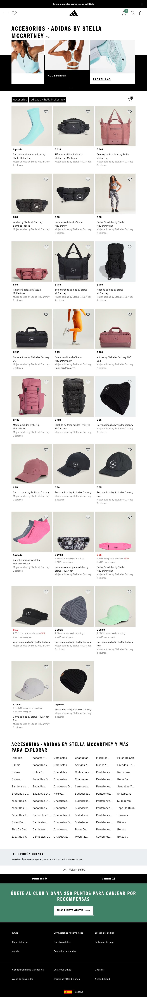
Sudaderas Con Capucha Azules (83, 794)
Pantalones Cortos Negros (105, 794)
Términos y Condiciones (67, 979)
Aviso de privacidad (23, 979)
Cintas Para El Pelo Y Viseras (84, 773)
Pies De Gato (19, 829)
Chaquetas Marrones (60, 837)
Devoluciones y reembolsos (68, 933)
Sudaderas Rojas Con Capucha (81, 808)
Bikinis (15, 765)
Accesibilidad (102, 979)
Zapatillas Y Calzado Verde (41, 808)
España (79, 992)
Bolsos (15, 772)
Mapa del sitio (19, 942)
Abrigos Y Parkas (81, 765)
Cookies (99, 970)
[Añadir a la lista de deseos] (46, 112)
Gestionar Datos (62, 970)
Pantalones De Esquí (105, 816)
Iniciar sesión (39, 879)
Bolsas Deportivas (18, 780)
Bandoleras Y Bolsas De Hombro (19, 787)
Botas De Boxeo (17, 823)
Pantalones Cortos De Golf (105, 787)
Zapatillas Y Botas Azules (19, 801)
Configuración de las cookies (28, 970)
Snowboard (124, 793)
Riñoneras (123, 772)
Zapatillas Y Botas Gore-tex (19, 837)
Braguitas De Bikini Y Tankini (19, 794)
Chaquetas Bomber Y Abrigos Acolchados (61, 780)
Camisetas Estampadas (40, 823)
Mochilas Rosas (101, 758)
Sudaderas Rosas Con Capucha (81, 816)
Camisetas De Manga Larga (41, 837)
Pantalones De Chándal (105, 808)
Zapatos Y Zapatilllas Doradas (39, 758)
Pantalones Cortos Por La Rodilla (104, 801)
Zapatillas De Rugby (41, 780)
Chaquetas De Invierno (62, 787)
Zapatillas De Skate (41, 794)
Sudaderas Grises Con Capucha (82, 801)
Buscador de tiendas (65, 951)
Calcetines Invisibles (102, 837)
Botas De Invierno (80, 830)
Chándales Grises (60, 773)
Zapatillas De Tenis (41, 801)
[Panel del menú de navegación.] (5, 13)
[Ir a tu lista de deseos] (14, 13)
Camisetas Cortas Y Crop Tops (83, 787)
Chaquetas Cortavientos (83, 780)
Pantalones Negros (103, 830)
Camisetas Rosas (60, 765)
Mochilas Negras (80, 837)
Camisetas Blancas (39, 830)
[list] (67, 100)
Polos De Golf (125, 758)
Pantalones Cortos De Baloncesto (103, 773)
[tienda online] (73, 14)
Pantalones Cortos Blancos (103, 780)
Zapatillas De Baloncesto (19, 808)
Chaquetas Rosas (81, 758)
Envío (15, 933)
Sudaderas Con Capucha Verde (83, 823)
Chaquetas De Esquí (62, 816)
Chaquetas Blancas (60, 808)
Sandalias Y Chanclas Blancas (124, 787)
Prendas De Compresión (124, 765)
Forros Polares (58, 794)
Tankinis (16, 758)
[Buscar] (132, 13)
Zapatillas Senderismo (40, 787)
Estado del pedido (104, 933)
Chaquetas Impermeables (63, 830)
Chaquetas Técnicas (60, 801)
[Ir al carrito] (141, 13)
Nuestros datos (62, 942)
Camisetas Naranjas (60, 758)
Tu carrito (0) (107, 879)
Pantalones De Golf (105, 823)
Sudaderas (124, 801)
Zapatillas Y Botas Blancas (20, 816)
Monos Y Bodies (101, 765)
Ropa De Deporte (122, 780)
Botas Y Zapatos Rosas (42, 773)
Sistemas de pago (104, 942)
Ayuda (15, 951)
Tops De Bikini (126, 808)
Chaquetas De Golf (62, 823)
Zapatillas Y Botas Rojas (40, 765)
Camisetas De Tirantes (41, 816)
